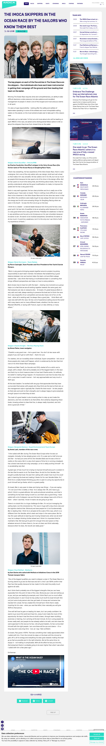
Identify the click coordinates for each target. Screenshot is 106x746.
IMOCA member (95, 3)
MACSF (82, 264)
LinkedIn (50, 701)
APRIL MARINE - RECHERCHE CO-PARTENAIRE (85, 248)
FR (103, 4)
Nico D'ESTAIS (84, 236)
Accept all (97, 734)
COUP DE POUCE (85, 256)
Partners (80, 3)
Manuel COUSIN (85, 254)
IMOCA (64, 3)
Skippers (39, 3)
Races (32, 3)
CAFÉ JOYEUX (84, 238)
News (26, 3)
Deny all (96, 738)
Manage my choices (96, 742)
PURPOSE (71, 3)
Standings (56, 3)
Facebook (25, 701)
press (102, 3)
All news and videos (80, 58)
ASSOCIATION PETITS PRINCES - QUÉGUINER (85, 220)
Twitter (38, 701)
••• (74, 113)
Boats (47, 3)
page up (53, 712)
